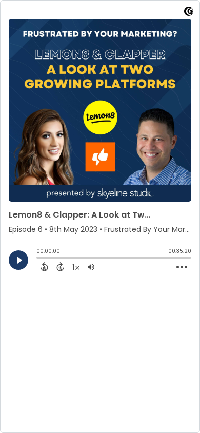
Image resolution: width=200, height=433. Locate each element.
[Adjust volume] (91, 267)
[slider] (39, 258)
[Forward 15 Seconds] (60, 267)
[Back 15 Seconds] (44, 267)
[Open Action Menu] (181, 267)
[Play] (18, 260)
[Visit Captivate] (188, 13)
